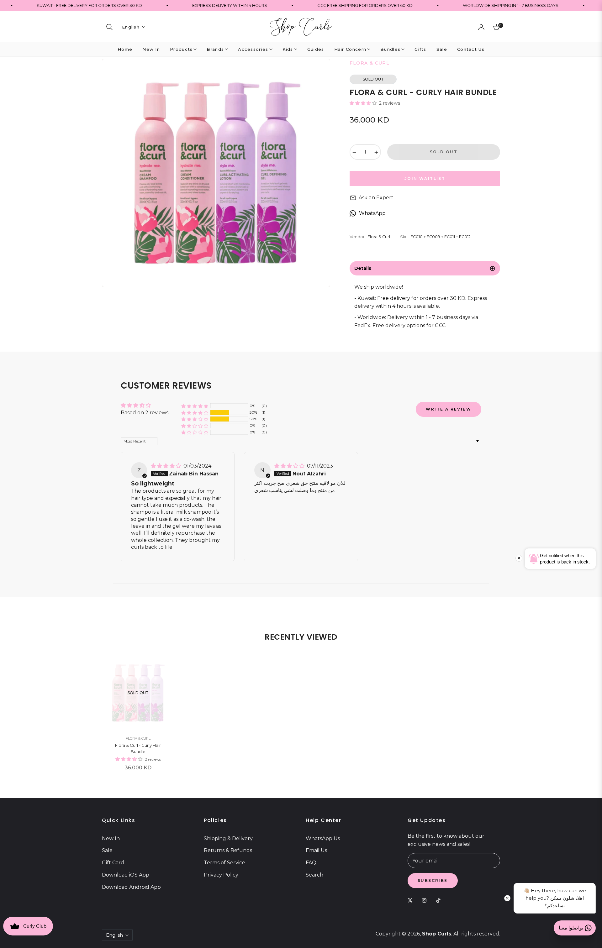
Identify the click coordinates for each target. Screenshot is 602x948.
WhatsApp (372, 213)
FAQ (311, 863)
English (131, 26)
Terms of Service (224, 863)
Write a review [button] (448, 409)
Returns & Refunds (228, 850)
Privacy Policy (221, 875)
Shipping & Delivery (228, 838)
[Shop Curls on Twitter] (412, 900)
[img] (166, 466)
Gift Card (113, 863)
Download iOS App (125, 875)
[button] (109, 26)
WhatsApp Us (323, 838)
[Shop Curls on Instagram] (426, 900)
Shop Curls (436, 934)
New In (111, 838)
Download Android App (131, 887)
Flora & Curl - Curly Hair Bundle (138, 748)
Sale (107, 850)
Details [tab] (362, 268)
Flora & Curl (138, 738)
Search (314, 875)
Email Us (316, 850)
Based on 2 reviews (144, 413)
